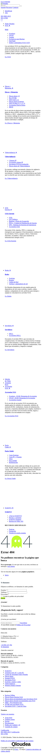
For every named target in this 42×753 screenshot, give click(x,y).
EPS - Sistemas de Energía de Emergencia (22, 225)
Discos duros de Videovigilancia (19, 166)
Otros (11, 459)
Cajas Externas (14, 455)
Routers (11, 280)
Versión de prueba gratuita (17, 533)
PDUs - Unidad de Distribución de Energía (23, 223)
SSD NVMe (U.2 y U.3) (17, 103)
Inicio (7, 575)
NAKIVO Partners (15, 519)
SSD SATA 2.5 (14, 100)
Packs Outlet (9, 451)
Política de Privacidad (23, 625)
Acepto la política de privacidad (13, 596)
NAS (6, 29)
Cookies (30, 741)
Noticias (11, 529)
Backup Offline (10, 695)
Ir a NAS (8, 57)
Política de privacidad (8, 741)
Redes (7, 274)
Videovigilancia (10, 156)
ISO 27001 (4, 18)
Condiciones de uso (21, 741)
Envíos (7, 721)
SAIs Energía (9, 213)
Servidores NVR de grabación (18, 164)
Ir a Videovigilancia (11, 178)
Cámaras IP (12, 160)
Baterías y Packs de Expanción (19, 221)
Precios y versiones (15, 518)
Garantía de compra (11, 727)
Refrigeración (13, 462)
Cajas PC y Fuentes (15, 457)
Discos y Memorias (11, 92)
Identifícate (8, 11)
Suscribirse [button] (23, 623)
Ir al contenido (5, 2)
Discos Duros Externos (16, 101)
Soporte (3, 7)
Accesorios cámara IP (16, 162)
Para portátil (13, 461)
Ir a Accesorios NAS (11, 416)
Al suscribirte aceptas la (15, 625)
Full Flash (12, 41)
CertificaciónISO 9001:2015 (6, 731)
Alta (6, 13)
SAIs (10, 217)
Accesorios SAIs (14, 227)
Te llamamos (5, 647)
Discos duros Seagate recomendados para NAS (20, 701)
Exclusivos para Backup (17, 39)
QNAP (11, 35)
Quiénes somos (10, 719)
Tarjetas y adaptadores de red (18, 284)
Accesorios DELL (15, 335)
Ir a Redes (8, 296)
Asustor (11, 37)
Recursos (9, 7)
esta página (11, 566)
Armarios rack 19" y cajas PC (14, 673)
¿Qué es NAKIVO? (15, 516)
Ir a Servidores (9, 350)
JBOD (11, 107)
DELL (11, 334)
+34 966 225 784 (6, 645)
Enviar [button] (3, 598)
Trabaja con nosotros (7, 714)
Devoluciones (9, 723)
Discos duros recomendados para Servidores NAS (21, 699)
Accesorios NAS (10, 392)
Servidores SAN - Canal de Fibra (15, 706)
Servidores (8, 329)
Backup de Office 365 (16, 521)
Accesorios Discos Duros (17, 105)
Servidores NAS (10, 680)
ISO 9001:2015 (6, 16)
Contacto (15, 7)
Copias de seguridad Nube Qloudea (16, 674)
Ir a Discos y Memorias (12, 123)
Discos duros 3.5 (14, 96)
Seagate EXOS (10, 678)
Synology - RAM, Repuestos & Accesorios (23, 396)
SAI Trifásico (13, 219)
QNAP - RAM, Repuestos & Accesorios (22, 398)
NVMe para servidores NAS (14, 704)
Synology (12, 33)
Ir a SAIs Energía (10, 241)
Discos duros (9, 676)
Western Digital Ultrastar (13, 685)
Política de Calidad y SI (12, 725)
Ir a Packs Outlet (10, 478)
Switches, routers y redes (13, 682)
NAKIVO (8, 512)
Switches (12, 278)
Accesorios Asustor (15, 400)
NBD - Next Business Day (13, 702)
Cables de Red (13, 282)
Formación (12, 531)
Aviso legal (8, 717)
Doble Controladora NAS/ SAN (19, 43)
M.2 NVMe (13, 98)
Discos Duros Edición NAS (14, 697)
